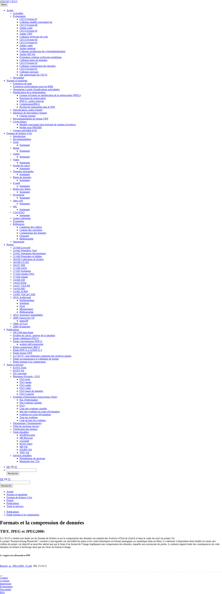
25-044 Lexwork (21, 247)
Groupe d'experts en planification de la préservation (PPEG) (50, 95)
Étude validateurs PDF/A (26, 338)
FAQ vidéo (25, 388)
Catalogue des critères (31, 227)
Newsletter (18, 77)
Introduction (19, 136)
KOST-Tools (19, 367)
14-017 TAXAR (21, 285)
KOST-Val (18, 370)
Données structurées (23, 171)
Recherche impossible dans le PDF (37, 107)
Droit (22, 306)
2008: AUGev (20, 323)
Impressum (18, 241)
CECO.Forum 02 (28, 63)
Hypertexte (18, 194)
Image (16, 148)
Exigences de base (22, 83)
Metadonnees (26, 309)
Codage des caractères (31, 230)
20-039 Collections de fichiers (28, 259)
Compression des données (33, 233)
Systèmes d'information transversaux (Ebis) (35, 397)
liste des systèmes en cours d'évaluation (40, 411)
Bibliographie (26, 238)
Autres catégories (22, 218)
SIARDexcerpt (27, 435)
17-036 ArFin (20, 268)
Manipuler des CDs (29, 461)
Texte (16, 142)
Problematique (27, 300)
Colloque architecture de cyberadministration (42, 51)
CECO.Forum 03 (28, 42)
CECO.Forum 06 (28, 25)
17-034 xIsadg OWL (23, 274)
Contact (4, 577)
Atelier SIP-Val (27, 54)
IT (16, 466)
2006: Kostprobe (21, 326)
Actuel (10, 10)
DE (8, 466)
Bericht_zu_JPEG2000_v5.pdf (16, 566)
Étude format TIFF (22, 353)
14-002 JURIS (20, 291)
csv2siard (24, 440)
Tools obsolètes (21, 432)
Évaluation (18, 221)
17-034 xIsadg (20, 276)
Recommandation (22, 139)
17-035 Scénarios (22, 271)
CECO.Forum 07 (28, 19)
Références (18, 224)
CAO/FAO (19, 212)
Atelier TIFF (26, 33)
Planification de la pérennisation (29, 92)
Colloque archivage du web (34, 36)
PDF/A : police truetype (32, 101)
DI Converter (20, 373)
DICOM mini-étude (23, 332)
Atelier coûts (26, 28)
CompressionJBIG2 (30, 104)
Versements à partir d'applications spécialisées (36, 89)
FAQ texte (25, 379)
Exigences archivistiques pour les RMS (33, 86)
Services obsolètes (22, 455)
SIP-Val (23, 446)
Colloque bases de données (33, 60)
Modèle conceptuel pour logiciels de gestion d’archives (48, 124)
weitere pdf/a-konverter (31, 344)
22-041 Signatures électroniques (29, 253)
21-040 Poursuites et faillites (27, 256)
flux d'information (29, 399)
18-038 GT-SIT (21, 262)
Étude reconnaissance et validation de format (36, 358)
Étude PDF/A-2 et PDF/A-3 (27, 350)
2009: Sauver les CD (23, 317)
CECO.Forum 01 (28, 69)
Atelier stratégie (28, 48)
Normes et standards (17, 80)
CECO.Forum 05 (28, 30)
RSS (2, 592)
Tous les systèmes (29, 417)
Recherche (13, 473)
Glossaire (24, 235)
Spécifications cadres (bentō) (27, 110)
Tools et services (15, 364)
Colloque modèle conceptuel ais (36, 22)
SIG (15, 206)
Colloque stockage (29, 71)
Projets (10, 244)
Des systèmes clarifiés (31, 402)
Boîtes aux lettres (22, 189)
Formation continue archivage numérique (41, 57)
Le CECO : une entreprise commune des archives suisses (42, 356)
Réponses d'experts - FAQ (26, 376)
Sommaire (25, 145)
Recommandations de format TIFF (30, 118)
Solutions (24, 303)
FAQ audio (25, 385)
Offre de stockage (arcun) (26, 426)
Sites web (18, 200)
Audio (16, 153)
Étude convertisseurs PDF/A (27, 341)
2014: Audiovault (22, 297)
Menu (4, 4)
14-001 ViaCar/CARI (24, 294)
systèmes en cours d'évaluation (35, 414)
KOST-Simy (26, 443)
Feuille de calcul (21, 165)
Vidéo (16, 159)
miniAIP (24, 320)
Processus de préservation (33, 98)
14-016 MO (19, 288)
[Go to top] (1, 575)
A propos (4, 580)
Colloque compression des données (38, 66)
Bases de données (22, 177)
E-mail (16, 183)
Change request (27, 115)
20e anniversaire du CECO (33, 74)
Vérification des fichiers (25, 429)
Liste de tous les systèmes (33, 420)
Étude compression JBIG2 (26, 347)
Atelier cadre (26, 45)
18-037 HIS (19, 265)
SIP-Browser (26, 438)
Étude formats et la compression (29, 361)
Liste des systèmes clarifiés (33, 408)
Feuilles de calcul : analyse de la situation (34, 335)
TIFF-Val (24, 452)
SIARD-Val (26, 449)
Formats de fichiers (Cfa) (19, 133)
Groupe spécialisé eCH (25, 130)
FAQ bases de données (31, 391)
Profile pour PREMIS (31, 127)
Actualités (18, 13)
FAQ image (26, 382)
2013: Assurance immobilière (28, 315)
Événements (19, 16)
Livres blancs (20, 121)
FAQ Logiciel (27, 394)
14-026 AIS (19, 279)
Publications (13, 329)
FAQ (22, 405)
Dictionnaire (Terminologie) (27, 423)
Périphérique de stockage (32, 458)
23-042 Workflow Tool (25, 250)
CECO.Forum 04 (28, 39)
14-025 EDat (19, 282)
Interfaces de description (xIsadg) (30, 112)
